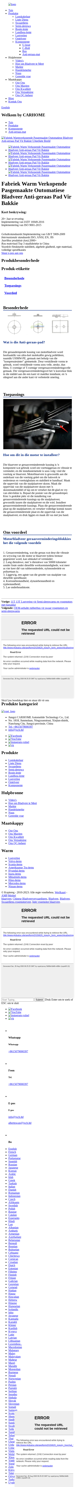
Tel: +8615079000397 (20, 726)
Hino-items (14, 880)
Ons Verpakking (24, 92)
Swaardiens (21, 22)
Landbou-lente (23, 32)
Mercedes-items (17, 883)
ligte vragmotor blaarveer (46, 901)
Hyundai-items (16, 870)
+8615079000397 (18, 1051)
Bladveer (65, 898)
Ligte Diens (21, 19)
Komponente (22, 41)
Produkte (13, 13)
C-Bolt (26, 48)
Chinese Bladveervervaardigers (30, 898)
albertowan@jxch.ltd (19, 1122)
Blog (11, 98)
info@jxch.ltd (16, 729)
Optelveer (20, 38)
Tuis (10, 10)
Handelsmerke (23, 70)
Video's (19, 60)
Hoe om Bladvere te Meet (29, 63)
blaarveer (6, 898)
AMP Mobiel (8, 895)
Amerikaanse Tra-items (21, 867)
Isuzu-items (14, 873)
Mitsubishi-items (17, 876)
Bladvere (53, 898)
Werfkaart (60, 892)
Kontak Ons (15, 101)
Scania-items (15, 864)
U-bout (26, 44)
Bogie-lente (21, 29)
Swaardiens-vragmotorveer (16, 901)
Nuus (18, 73)
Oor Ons (20, 82)
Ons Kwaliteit (23, 88)
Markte (19, 66)
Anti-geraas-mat (31, 54)
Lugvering (21, 35)
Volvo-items (15, 861)
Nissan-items (15, 886)
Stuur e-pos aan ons (12, 253)
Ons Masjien (22, 85)
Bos (24, 51)
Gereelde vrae (23, 76)
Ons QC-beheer (24, 95)
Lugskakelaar (22, 16)
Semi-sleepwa (23, 25)
